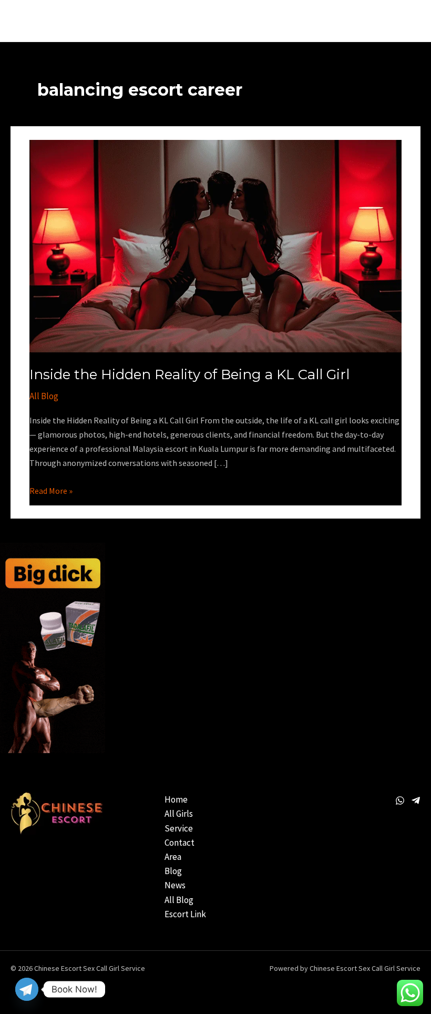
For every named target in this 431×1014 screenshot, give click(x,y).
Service (179, 828)
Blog (173, 871)
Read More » (51, 490)
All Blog (43, 396)
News (175, 885)
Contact (179, 842)
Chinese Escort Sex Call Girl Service (107, 20)
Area (173, 857)
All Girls (179, 813)
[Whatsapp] (400, 800)
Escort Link (185, 914)
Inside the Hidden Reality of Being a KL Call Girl (189, 374)
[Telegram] (415, 800)
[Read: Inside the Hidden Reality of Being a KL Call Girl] (215, 245)
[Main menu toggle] (409, 20)
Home (176, 799)
